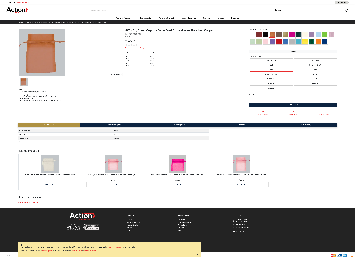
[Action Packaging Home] (82, 218)
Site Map (181, 228)
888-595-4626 (240, 225)
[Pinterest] (241, 231)
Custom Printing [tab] (306, 125)
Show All (293, 51)
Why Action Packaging (134, 222)
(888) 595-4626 (77, 251)
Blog (128, 230)
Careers (129, 228)
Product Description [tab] (114, 125)
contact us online (90, 251)
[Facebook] (234, 231)
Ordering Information (184, 222)
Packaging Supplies (145, 18)
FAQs (180, 230)
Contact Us (181, 220)
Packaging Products (123, 18)
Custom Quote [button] (342, 2)
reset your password (115, 247)
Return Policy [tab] (243, 125)
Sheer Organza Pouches (58, 22)
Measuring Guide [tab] (179, 125)
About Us (221, 18)
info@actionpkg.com (242, 227)
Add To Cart (293, 105)
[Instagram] (244, 231)
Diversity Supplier (132, 225)
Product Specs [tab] (49, 125)
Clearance (206, 18)
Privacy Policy (182, 225)
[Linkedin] (238, 231)
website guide (47, 251)
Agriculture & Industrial (167, 18)
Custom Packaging (189, 18)
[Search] (209, 10)
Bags (33, 22)
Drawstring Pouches (43, 22)
